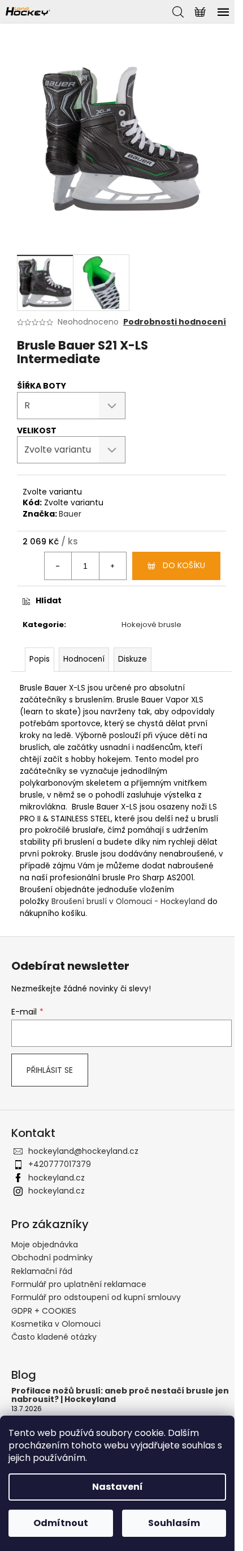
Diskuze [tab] (132, 659)
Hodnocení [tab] (84, 659)
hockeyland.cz (56, 1177)
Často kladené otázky (54, 1337)
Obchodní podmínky (52, 1257)
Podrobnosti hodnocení (174, 322)
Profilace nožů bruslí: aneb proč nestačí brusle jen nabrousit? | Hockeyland (120, 1395)
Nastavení (117, 1486)
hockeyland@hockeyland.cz (83, 1151)
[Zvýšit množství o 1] (112, 566)
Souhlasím (174, 1522)
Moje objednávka (44, 1244)
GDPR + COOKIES (43, 1310)
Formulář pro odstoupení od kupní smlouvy (96, 1297)
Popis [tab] (39, 659)
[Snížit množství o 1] (58, 566)
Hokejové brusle (151, 624)
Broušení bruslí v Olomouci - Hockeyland (128, 901)
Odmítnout (60, 1522)
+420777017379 (59, 1164)
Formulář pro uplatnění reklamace (78, 1284)
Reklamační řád (41, 1271)
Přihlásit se (50, 1070)
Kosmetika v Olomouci (56, 1324)
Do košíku (184, 565)
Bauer (70, 513)
